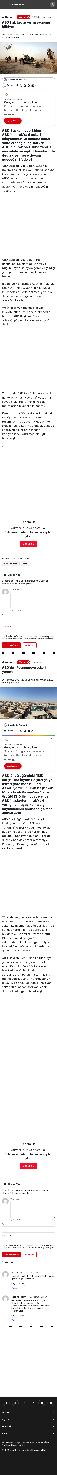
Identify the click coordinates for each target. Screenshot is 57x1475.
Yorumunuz (16, 590)
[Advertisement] (28, 226)
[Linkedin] (33, 1403)
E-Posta (6, 626)
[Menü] (5, 4)
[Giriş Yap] (52, 4)
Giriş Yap (29, 645)
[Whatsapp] (50, 1403)
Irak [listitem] (25, 563)
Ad (4, 615)
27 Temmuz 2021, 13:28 (30, 1272)
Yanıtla (14, 1288)
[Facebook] (6, 1403)
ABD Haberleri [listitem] (11, 563)
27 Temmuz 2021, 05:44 (41, 1297)
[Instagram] (24, 1403)
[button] (28, 17)
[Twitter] (15, 1403)
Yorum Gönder (11, 645)
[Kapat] (51, 93)
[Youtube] (41, 1403)
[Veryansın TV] (18, 4)
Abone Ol (28, 544)
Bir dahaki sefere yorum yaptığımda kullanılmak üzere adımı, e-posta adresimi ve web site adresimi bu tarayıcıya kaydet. (30, 637)
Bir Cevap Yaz (12, 574)
